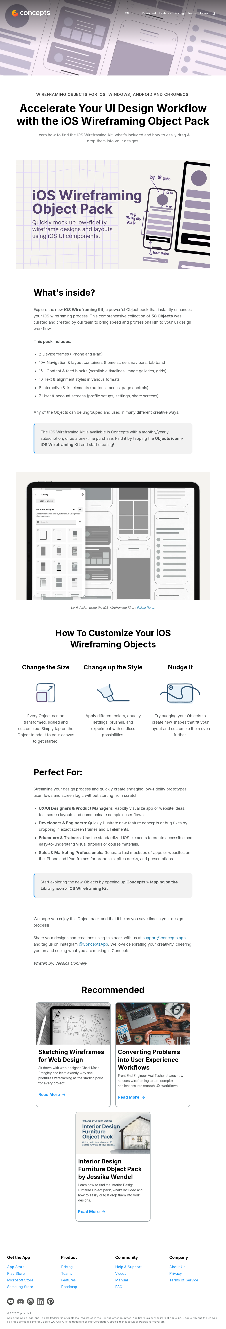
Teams (192, 13)
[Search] (213, 13)
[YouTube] (10, 1301)
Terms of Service (183, 1280)
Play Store (16, 1273)
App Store (15, 1267)
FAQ (118, 1287)
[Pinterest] (50, 1301)
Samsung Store (20, 1287)
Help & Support (128, 1267)
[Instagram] (30, 1301)
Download (149, 13)
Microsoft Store (20, 1280)
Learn (204, 13)
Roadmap (69, 1287)
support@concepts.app (164, 937)
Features (165, 13)
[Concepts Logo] (30, 13)
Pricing (179, 13)
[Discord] (20, 1301)
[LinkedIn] (40, 1301)
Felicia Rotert (146, 607)
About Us (177, 1267)
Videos (120, 1273)
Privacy (175, 1273)
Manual (121, 1280)
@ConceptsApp (93, 944)
